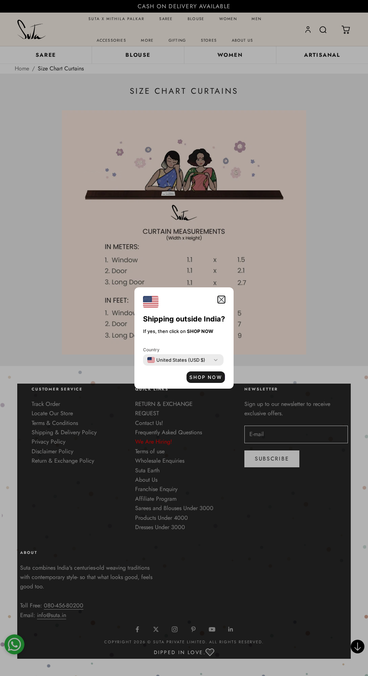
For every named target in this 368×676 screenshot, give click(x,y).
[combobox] (176, 360)
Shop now (205, 377)
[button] (221, 299)
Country (151, 349)
